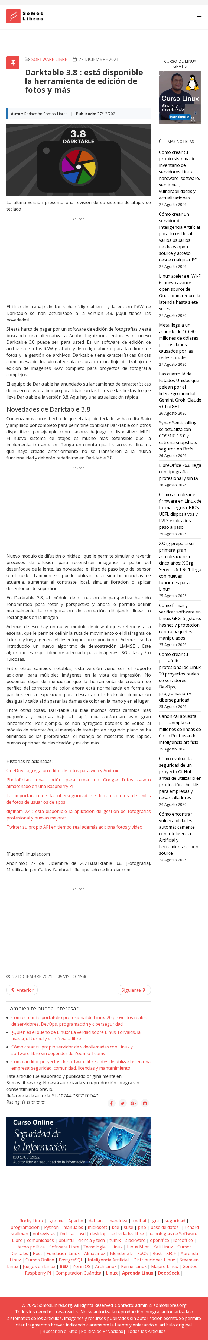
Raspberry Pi (38, 1273)
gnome (56, 1221)
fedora (67, 1234)
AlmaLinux (94, 1253)
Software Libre (49, 59)
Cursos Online (39, 1260)
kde (115, 1227)
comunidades (40, 1240)
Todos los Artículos (146, 1331)
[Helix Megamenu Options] (199, 16)
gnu (155, 1221)
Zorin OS (81, 1266)
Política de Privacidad (102, 1331)
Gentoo (190, 1266)
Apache (75, 1221)
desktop (98, 1234)
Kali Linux (163, 1247)
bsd (82, 1234)
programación (25, 1227)
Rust (37, 1253)
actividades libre (127, 1234)
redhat (139, 1221)
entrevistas (44, 1234)
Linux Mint (138, 1247)
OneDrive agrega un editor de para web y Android (62, 771)
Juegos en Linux (39, 1266)
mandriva (117, 1221)
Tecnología (94, 1247)
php (142, 1227)
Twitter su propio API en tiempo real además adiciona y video (74, 827)
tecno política (31, 1247)
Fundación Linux (63, 1253)
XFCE (171, 1253)
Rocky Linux (32, 1221)
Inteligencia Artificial (108, 1260)
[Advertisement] (78, 261)
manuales (73, 1227)
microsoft (97, 1227)
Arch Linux (105, 1266)
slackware (135, 1240)
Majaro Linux (164, 1266)
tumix (115, 1240)
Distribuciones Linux (154, 1260)
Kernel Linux (134, 1266)
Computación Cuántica (78, 1273)
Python (51, 1227)
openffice (159, 1240)
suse (128, 1227)
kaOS (142, 1253)
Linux (116, 1247)
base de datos (165, 1227)
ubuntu (66, 1240)
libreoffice (183, 1240)
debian (95, 1221)
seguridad (175, 1221)
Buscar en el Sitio (60, 1331)
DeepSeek (169, 1273)
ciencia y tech (91, 1240)
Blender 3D (121, 1253)
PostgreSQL (71, 1260)
